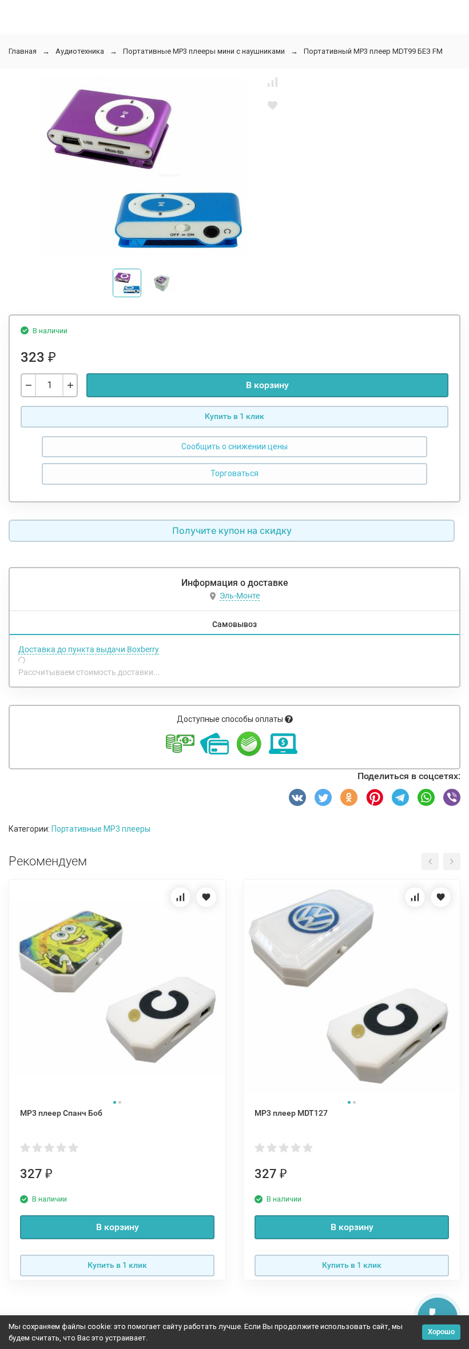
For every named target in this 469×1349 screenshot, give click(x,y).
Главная (23, 51)
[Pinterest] (374, 797)
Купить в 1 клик (234, 416)
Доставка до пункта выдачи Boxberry (88, 649)
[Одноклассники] (348, 797)
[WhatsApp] (426, 797)
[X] (323, 797)
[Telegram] (400, 797)
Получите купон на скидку (232, 530)
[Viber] (451, 797)
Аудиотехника (79, 51)
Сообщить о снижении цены (234, 446)
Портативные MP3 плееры (100, 828)
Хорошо (441, 1331)
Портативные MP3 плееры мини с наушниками (204, 51)
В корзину (267, 385)
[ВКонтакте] (297, 797)
